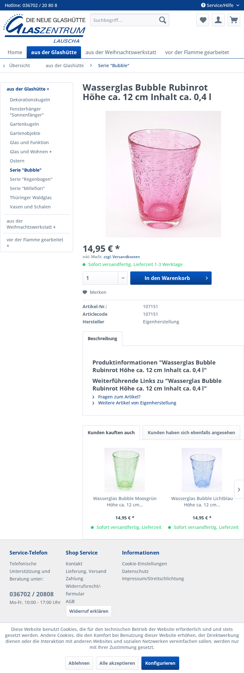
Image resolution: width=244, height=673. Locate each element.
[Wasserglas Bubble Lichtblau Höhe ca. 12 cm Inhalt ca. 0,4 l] (202, 470)
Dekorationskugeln (30, 100)
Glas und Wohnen (29, 152)
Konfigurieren (160, 663)
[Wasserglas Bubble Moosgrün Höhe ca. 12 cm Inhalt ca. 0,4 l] (125, 470)
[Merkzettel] (202, 20)
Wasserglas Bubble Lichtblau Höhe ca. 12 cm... (202, 501)
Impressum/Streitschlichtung (148, 578)
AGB (70, 601)
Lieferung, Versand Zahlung (86, 575)
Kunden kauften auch (111, 432)
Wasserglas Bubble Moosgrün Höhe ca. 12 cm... (125, 501)
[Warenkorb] (233, 20)
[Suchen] (162, 20)
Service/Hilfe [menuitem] (220, 5)
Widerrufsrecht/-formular (83, 590)
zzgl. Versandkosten (122, 256)
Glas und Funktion (29, 142)
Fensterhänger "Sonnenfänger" (27, 112)
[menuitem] (130, 20)
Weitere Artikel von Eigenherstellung (136, 403)
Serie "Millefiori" (27, 188)
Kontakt (74, 564)
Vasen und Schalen (30, 207)
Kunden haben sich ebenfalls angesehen (191, 432)
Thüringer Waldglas (31, 197)
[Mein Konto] (218, 20)
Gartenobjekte (25, 133)
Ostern (17, 161)
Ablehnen (79, 663)
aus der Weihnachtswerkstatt (30, 224)
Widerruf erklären (88, 611)
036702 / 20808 (32, 594)
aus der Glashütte (27, 89)
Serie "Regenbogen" (31, 179)
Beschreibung (102, 338)
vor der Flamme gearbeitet (35, 240)
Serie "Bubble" (26, 170)
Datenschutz (135, 571)
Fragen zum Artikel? (118, 397)
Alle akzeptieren (117, 663)
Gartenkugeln (24, 124)
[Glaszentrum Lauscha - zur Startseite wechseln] (44, 28)
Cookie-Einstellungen (144, 564)
